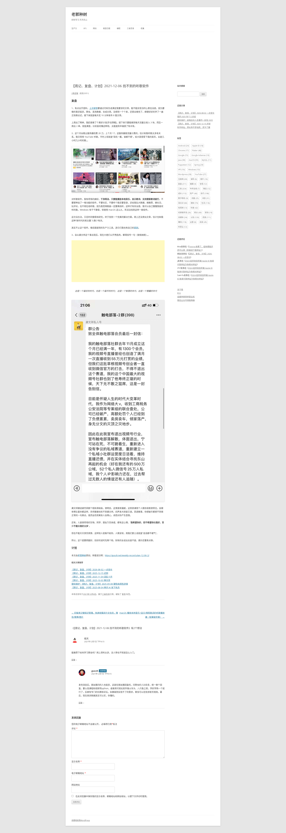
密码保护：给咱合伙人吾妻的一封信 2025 (195, 120)
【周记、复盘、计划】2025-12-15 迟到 (90, 573)
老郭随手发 (184, 212)
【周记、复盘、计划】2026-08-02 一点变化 (92, 569)
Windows (194, 169)
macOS (193, 160)
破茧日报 (106, 28)
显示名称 (77, 761)
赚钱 (182, 222)
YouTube (200, 174)
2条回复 (75, 93)
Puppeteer (184, 165)
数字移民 (183, 198)
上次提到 (93, 108)
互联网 (182, 179)
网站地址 (76, 784)
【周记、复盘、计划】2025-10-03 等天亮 (91, 580)
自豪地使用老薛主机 (186, 296)
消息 (205, 198)
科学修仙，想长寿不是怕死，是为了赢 (193, 127)
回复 (73, 659)
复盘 (124, 594)
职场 (208, 212)
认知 (195, 217)
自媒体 (182, 217)
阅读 (203, 222)
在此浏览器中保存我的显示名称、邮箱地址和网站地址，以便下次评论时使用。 (112, 796)
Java (181, 160)
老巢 (142, 28)
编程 (118, 28)
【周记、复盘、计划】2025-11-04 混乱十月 (92, 576)
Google (183, 155)
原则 (136, 227)
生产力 (74, 28)
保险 (194, 179)
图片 (203, 179)
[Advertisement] (143, 54)
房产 (193, 193)
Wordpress (184, 174)
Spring (198, 165)
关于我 (180, 289)
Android (183, 145)
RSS (179, 293)
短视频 (182, 208)
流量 (195, 198)
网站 (95, 28)
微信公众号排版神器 (186, 300)
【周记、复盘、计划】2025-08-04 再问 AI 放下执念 (96, 587)
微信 (206, 188)
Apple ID (197, 145)
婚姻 (193, 184)
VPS (84, 28)
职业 (197, 212)
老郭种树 (79, 14)
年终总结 (195, 188)
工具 (182, 188)
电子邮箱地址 (79, 773)
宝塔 (203, 184)
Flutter (196, 150)
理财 (194, 203)
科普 (194, 208)
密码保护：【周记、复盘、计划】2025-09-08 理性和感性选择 (100, 583)
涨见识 (182, 203)
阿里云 (182, 227)
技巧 (205, 193)
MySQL (206, 160)
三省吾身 (130, 28)
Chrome (183, 150)
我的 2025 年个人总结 (186, 116)
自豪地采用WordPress (81, 820)
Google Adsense (200, 155)
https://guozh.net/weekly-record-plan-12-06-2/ (127, 555)
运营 (193, 222)
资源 (206, 217)
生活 (205, 203)
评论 (74, 728)
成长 (182, 193)
